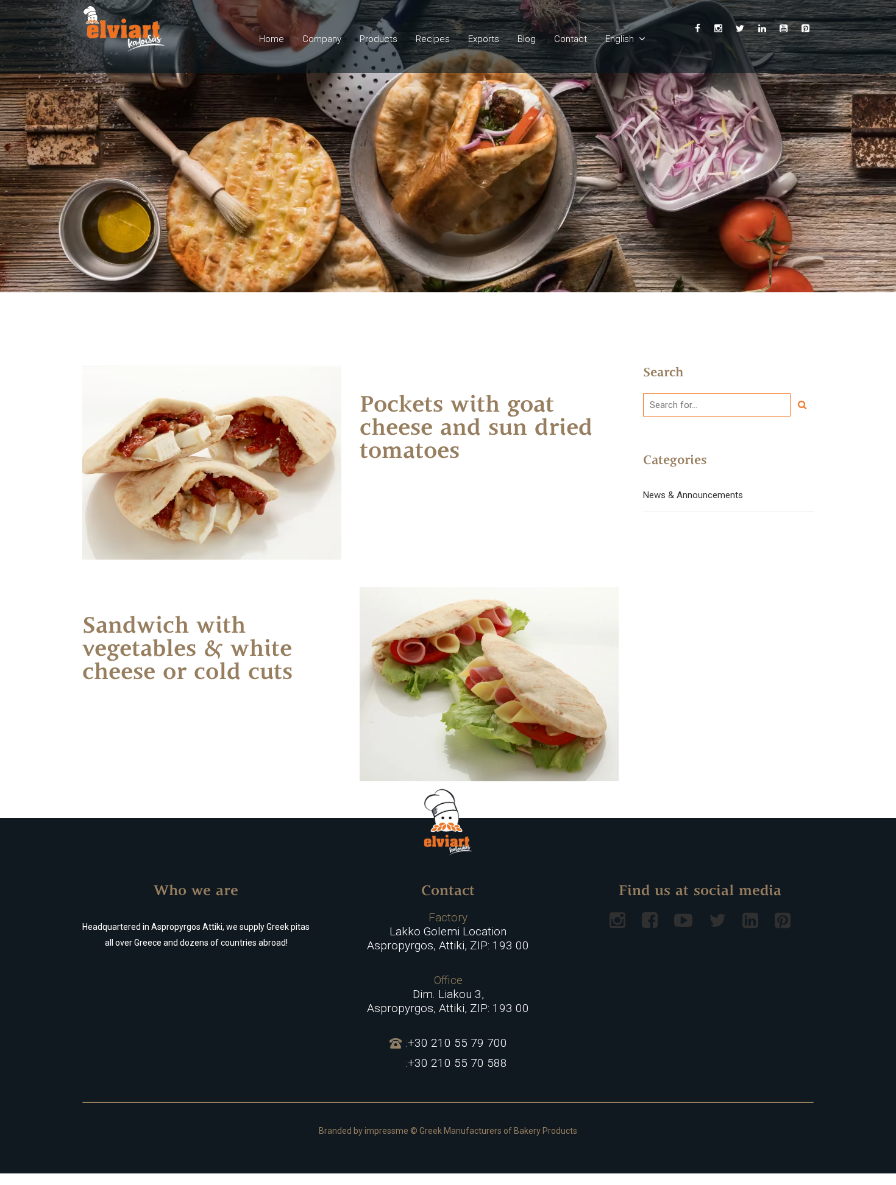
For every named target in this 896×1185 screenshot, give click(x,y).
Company (321, 38)
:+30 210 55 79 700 (456, 1043)
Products (378, 38)
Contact (570, 38)
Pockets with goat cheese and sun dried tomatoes (476, 429)
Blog (526, 38)
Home (271, 38)
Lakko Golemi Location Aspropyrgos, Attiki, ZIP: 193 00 (448, 931)
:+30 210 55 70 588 (456, 1063)
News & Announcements (693, 495)
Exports (483, 38)
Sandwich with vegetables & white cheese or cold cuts (187, 650)
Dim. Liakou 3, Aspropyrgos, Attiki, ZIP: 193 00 (448, 994)
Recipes (433, 38)
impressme (386, 1131)
